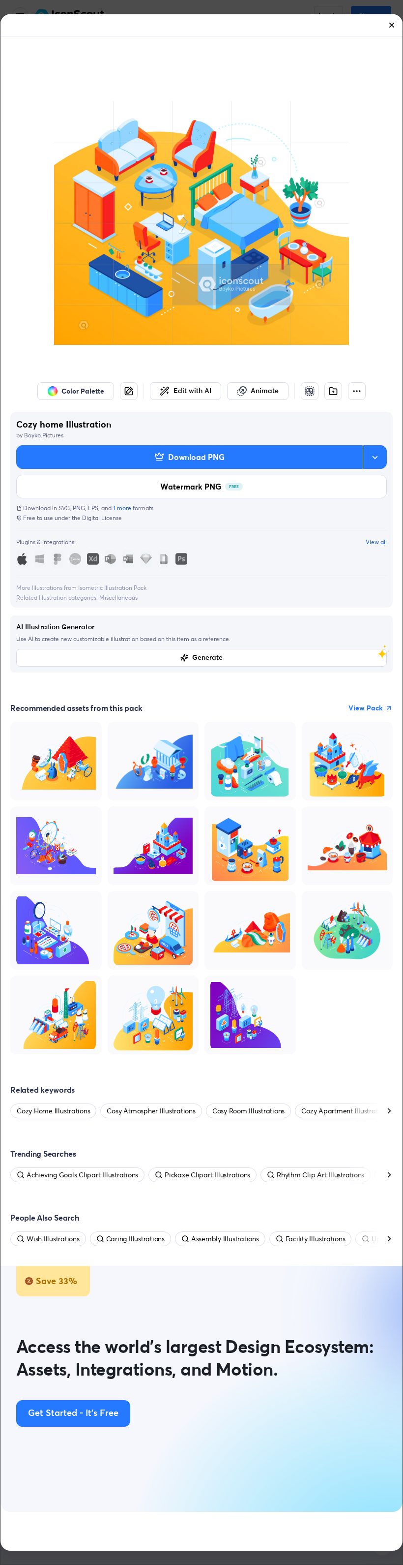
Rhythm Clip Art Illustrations (320, 1174)
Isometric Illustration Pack (112, 587)
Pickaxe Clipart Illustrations (207, 1174)
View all (376, 542)
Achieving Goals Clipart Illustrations (82, 1174)
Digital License (102, 518)
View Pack (365, 708)
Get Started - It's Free (73, 1413)
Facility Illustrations (315, 1238)
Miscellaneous (118, 597)
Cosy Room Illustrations (248, 1110)
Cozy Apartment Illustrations (345, 1110)
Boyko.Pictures (43, 435)
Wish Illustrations (53, 1238)
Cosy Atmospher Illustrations (151, 1110)
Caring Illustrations (135, 1238)
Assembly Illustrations (225, 1238)
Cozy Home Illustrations (53, 1110)
